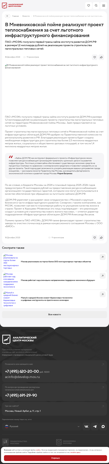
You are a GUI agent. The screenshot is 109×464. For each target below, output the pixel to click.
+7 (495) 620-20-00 (27, 371)
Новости (26, 16)
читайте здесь (75, 452)
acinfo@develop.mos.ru (22, 377)
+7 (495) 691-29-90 (21, 395)
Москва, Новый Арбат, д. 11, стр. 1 (23, 411)
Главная (15, 16)
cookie (38, 450)
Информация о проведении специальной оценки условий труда (27, 355)
